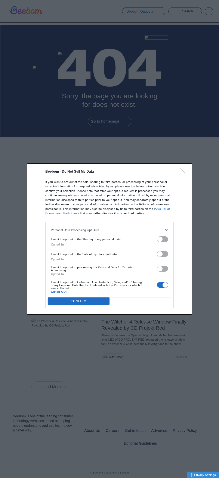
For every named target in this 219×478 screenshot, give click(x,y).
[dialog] (109, 239)
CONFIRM (79, 301)
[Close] (183, 172)
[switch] (162, 239)
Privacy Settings (205, 475)
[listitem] (109, 230)
